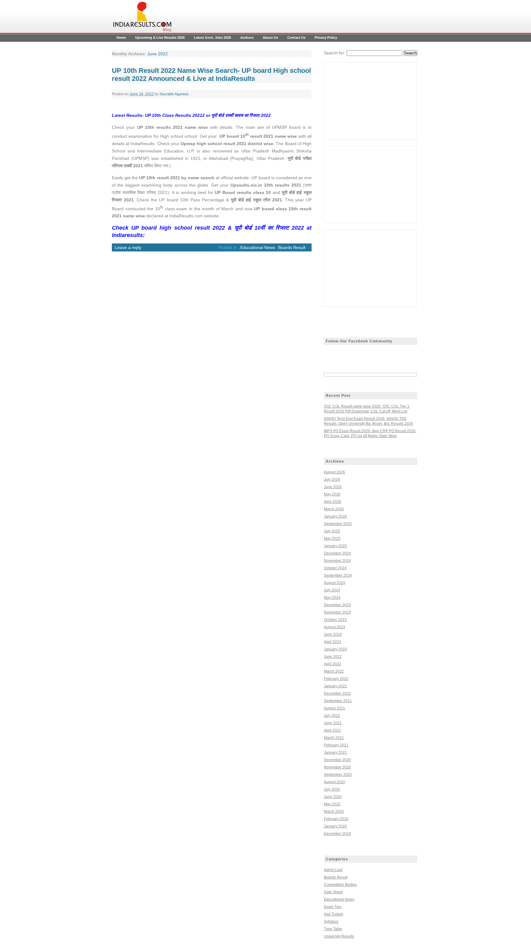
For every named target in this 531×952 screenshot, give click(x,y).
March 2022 (334, 671)
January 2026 (335, 516)
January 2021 (335, 752)
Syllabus (331, 921)
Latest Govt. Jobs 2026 (212, 37)
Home (121, 37)
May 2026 (332, 494)
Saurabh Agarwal (173, 94)
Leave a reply (128, 247)
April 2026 (332, 502)
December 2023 (337, 605)
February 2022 (336, 679)
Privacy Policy (326, 37)
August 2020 (334, 782)
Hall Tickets (333, 914)
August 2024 (334, 583)
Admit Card (333, 870)
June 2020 (333, 797)
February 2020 (336, 819)
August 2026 (334, 472)
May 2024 (332, 597)
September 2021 (338, 701)
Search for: (334, 52)
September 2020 (338, 774)
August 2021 (334, 708)
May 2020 (332, 804)
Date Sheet (333, 892)
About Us (270, 37)
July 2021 (332, 715)
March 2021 (334, 738)
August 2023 (334, 627)
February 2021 (336, 745)
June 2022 (333, 656)
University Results (339, 936)
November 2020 (337, 767)
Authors (247, 37)
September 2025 (338, 524)
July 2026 (332, 479)
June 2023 (333, 634)
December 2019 (337, 834)
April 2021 (332, 730)
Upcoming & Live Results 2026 (160, 37)
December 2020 (337, 760)
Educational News (257, 247)
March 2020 (334, 811)
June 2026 (333, 487)
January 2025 (335, 546)
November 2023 (337, 612)
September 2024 (338, 575)
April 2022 (332, 664)
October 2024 (335, 568)
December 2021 (337, 693)
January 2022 (335, 686)
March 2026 (334, 509)
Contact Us (296, 37)
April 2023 (332, 642)
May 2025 (332, 538)
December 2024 (337, 553)
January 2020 (335, 826)
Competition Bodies (340, 885)
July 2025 (332, 531)
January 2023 (335, 649)
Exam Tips (332, 907)
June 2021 (333, 723)
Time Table (333, 929)
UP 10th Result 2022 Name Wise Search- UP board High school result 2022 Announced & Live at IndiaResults (211, 74)
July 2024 (332, 590)
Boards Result (291, 247)
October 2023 (335, 620)
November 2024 (337, 561)
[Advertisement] (370, 100)
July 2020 (332, 789)
